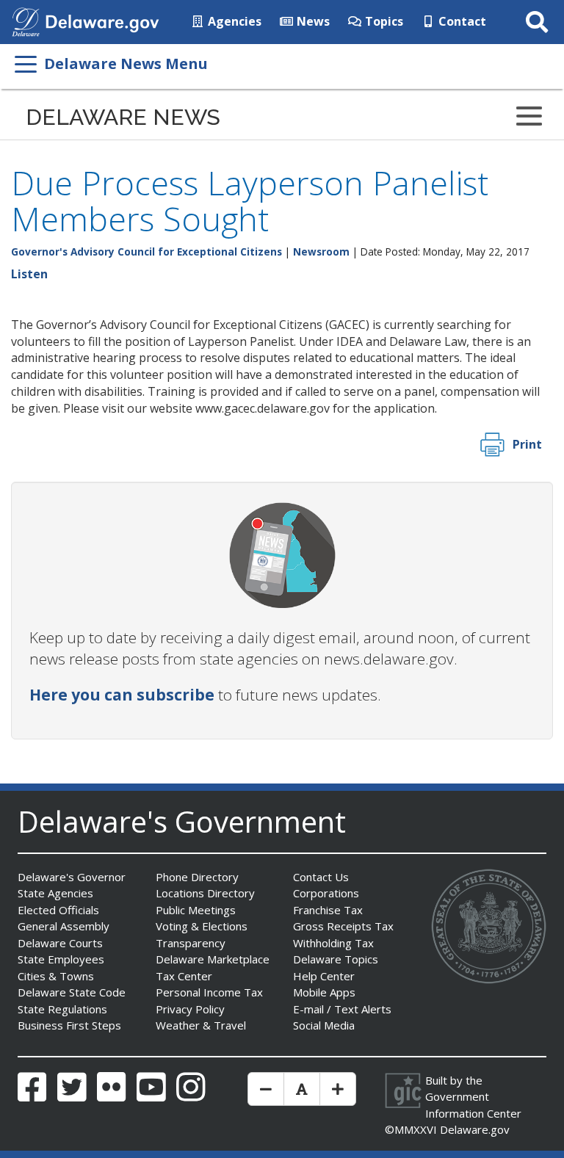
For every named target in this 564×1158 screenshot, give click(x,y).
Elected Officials (58, 909)
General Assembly (63, 926)
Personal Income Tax (209, 992)
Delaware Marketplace (213, 959)
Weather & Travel (201, 1025)
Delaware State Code (72, 992)
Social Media (324, 1025)
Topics (382, 21)
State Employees (61, 959)
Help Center (324, 976)
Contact (460, 21)
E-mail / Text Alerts (342, 1009)
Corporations (326, 893)
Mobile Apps (324, 992)
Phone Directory (197, 876)
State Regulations (62, 1009)
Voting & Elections (201, 926)
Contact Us (321, 876)
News (312, 21)
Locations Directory (205, 893)
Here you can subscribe (121, 694)
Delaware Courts (60, 943)
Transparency (190, 943)
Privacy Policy (190, 1009)
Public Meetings (196, 909)
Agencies (233, 21)
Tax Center (184, 976)
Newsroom (321, 251)
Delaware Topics (335, 959)
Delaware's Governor (72, 876)
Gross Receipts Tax (343, 926)
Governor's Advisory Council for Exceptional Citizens (146, 251)
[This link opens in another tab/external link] (25, 20)
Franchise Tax (328, 909)
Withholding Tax (333, 943)
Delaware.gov (475, 1129)
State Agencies (55, 893)
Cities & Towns (56, 976)
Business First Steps (69, 1025)
